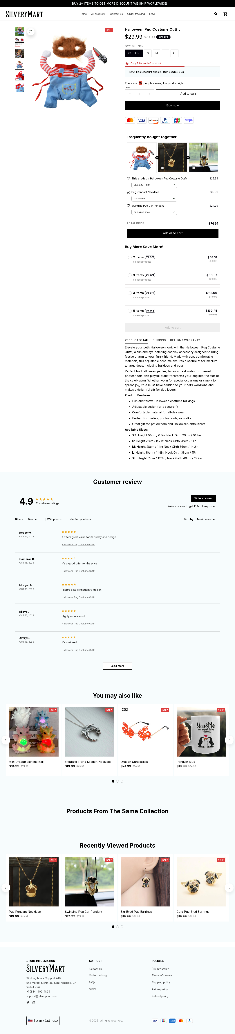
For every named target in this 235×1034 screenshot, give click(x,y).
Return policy (160, 989)
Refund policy (160, 996)
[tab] (113, 781)
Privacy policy (160, 968)
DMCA (93, 989)
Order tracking (98, 975)
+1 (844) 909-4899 (38, 991)
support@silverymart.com (41, 996)
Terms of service (162, 975)
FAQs (92, 982)
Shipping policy (161, 982)
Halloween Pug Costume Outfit (78, 544)
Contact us (95, 968)
